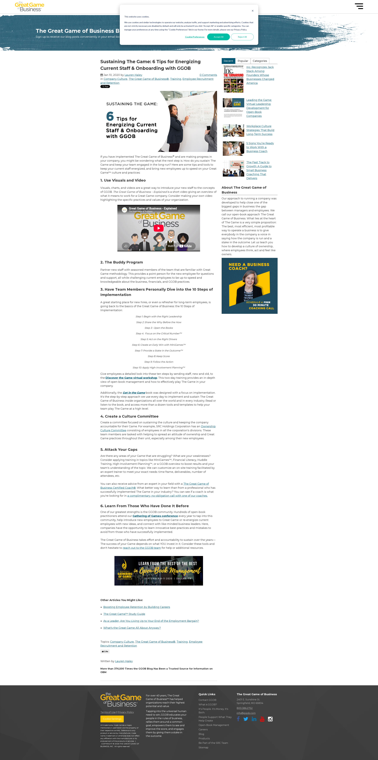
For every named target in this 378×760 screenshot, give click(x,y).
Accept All (218, 37)
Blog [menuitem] (201, 734)
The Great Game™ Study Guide (124, 614)
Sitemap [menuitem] (203, 747)
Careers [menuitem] (203, 729)
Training (175, 79)
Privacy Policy (126, 712)
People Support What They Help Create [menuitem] (215, 719)
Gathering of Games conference (155, 516)
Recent (228, 61)
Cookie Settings (112, 718)
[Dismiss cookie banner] (253, 11)
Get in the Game (134, 392)
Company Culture (115, 79)
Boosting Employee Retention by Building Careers (136, 607)
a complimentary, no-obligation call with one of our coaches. (167, 495)
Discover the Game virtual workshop (131, 377)
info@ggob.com (246, 713)
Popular (243, 61)
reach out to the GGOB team (142, 548)
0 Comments (208, 75)
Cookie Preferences (195, 37)
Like (106, 651)
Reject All (242, 37)
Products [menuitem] (204, 738)
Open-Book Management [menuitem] (214, 725)
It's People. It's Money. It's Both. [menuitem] (213, 711)
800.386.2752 (245, 708)
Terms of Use (108, 712)
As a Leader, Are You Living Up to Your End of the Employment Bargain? (151, 621)
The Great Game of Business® (149, 79)
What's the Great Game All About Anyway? (132, 628)
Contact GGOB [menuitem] (207, 700)
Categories (260, 61)
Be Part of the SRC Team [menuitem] (213, 743)
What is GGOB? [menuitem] (208, 704)
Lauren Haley (133, 75)
